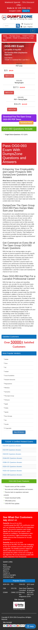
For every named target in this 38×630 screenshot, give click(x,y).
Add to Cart (9, 76)
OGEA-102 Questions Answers (12, 471)
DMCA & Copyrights (9, 575)
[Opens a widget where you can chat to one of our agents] (30, 626)
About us (6, 571)
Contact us (6, 573)
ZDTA (29, 596)
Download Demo (26, 122)
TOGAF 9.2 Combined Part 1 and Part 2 (17, 60)
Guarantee (6, 569)
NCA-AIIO (30, 592)
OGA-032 (22, 584)
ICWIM (5, 592)
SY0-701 (14, 588)
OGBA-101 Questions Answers (12, 462)
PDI (12, 584)
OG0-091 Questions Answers (12, 446)
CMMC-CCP (15, 592)
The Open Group (14, 36)
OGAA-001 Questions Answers (12, 458)
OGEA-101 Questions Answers (12, 466)
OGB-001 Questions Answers (12, 454)
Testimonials (7, 567)
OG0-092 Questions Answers (12, 450)
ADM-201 (6, 584)
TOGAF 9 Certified (28, 36)
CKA (4, 588)
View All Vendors (19, 432)
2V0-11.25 (30, 594)
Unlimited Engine (8, 577)
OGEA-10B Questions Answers (12, 475)
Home (5, 36)
